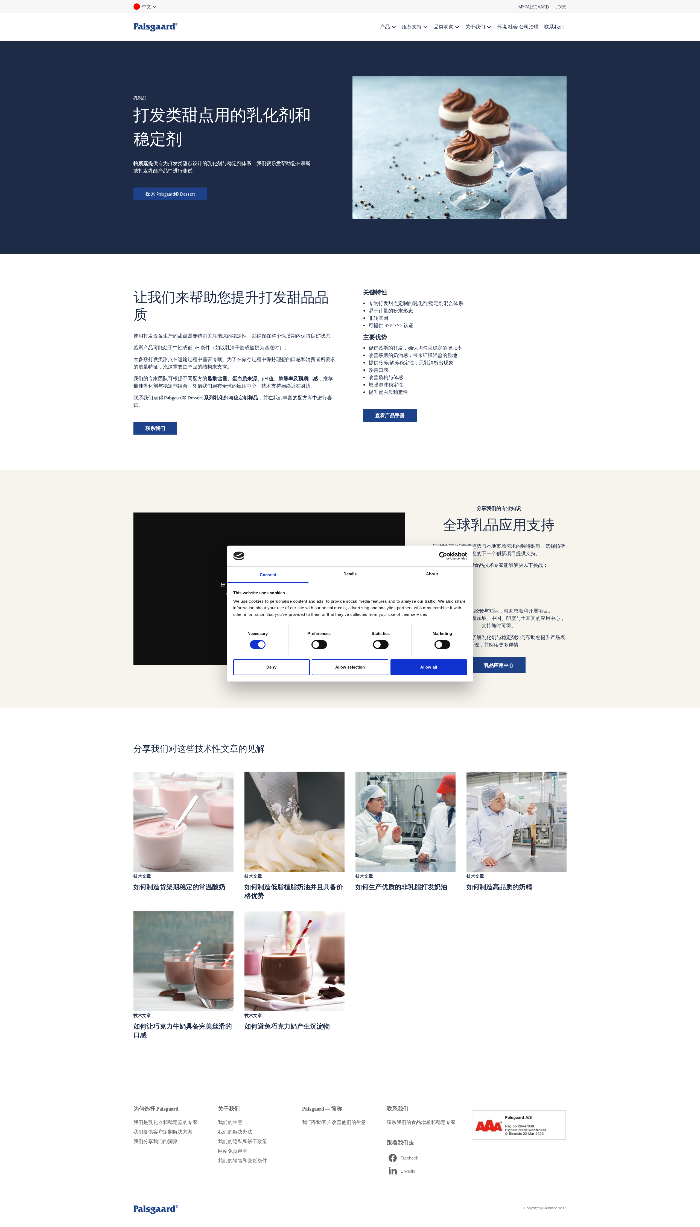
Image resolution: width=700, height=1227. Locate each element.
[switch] (319, 644)
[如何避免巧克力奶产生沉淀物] (294, 975)
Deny (271, 667)
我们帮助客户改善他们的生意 (334, 1122)
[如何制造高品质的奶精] (516, 836)
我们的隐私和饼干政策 (242, 1141)
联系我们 (554, 27)
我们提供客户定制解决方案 (162, 1132)
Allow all (428, 667)
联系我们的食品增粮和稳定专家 (421, 1122)
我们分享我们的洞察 (155, 1141)
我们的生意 (230, 1122)
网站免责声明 (232, 1151)
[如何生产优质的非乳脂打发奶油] (405, 836)
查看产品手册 (390, 415)
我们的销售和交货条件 (242, 1160)
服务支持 (412, 27)
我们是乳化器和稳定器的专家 (165, 1122)
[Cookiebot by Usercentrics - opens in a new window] (443, 556)
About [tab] (432, 574)
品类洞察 (443, 27)
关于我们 (475, 27)
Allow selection (350, 667)
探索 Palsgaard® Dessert (170, 194)
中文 (152, 8)
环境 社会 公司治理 (518, 27)
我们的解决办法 (235, 1132)
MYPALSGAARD (533, 7)
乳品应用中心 (499, 665)
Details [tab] (350, 574)
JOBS (561, 7)
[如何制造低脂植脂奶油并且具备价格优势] (294, 836)
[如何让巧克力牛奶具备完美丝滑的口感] (183, 975)
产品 (385, 27)
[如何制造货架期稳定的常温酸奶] (183, 836)
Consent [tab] (268, 574)
